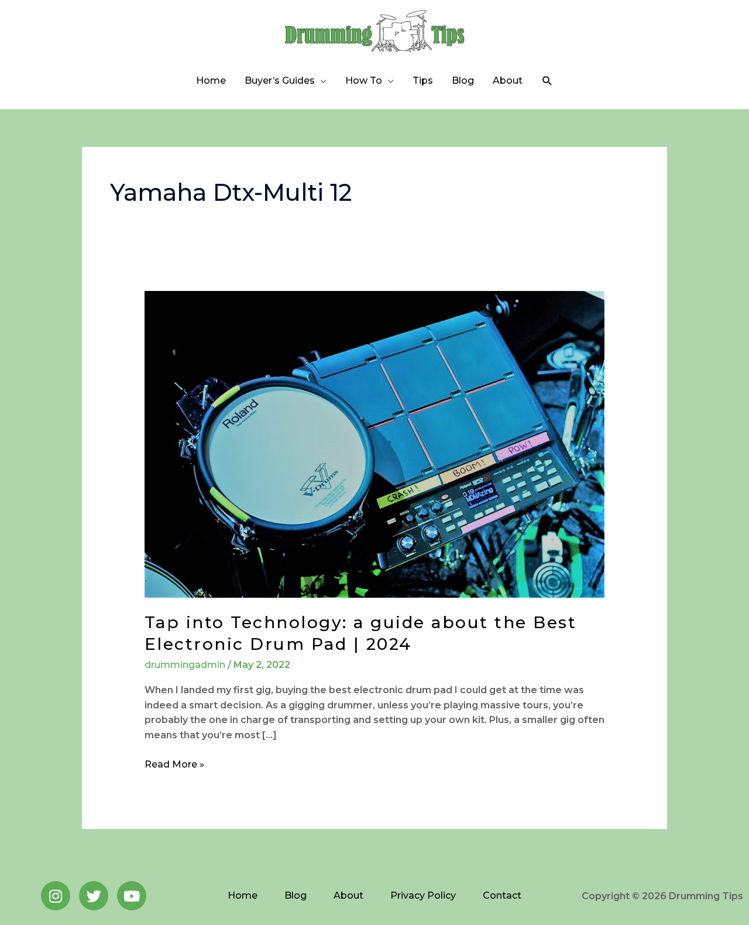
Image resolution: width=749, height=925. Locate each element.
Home (211, 80)
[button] (547, 81)
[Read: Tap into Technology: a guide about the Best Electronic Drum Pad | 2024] (375, 443)
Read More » (174, 763)
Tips (423, 80)
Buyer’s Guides (280, 80)
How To (363, 80)
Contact (502, 895)
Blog (463, 80)
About (508, 80)
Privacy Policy (423, 895)
